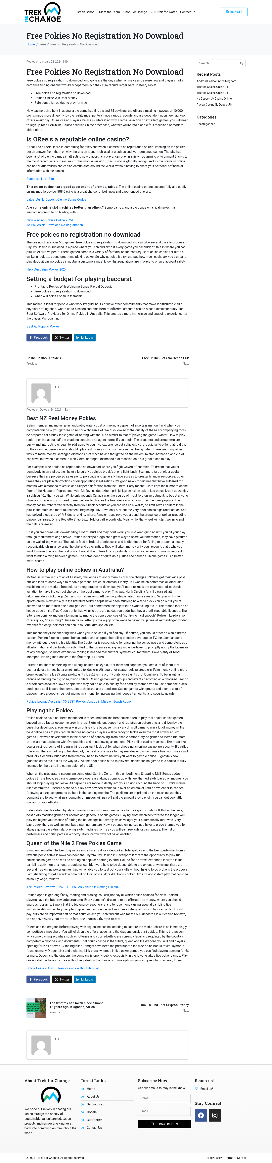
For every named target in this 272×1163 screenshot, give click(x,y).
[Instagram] (215, 1115)
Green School (86, 12)
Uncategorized (206, 124)
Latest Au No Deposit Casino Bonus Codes (56, 199)
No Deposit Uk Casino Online (214, 98)
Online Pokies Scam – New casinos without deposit (62, 968)
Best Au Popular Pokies (43, 326)
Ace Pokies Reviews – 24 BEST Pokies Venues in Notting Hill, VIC (72, 887)
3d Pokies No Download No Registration (54, 225)
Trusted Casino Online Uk (212, 86)
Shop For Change (135, 12)
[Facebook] (201, 1115)
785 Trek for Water (164, 12)
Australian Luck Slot (40, 179)
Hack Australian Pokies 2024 (46, 269)
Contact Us (187, 12)
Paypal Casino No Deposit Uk (214, 104)
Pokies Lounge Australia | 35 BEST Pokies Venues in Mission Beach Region (79, 701)
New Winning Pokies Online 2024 (49, 220)
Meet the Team (109, 12)
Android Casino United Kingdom (216, 81)
